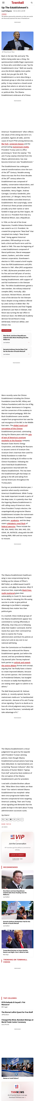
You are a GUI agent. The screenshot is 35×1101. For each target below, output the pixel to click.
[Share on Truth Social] (6, 819)
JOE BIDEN (4, 827)
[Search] (32, 3)
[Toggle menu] (3, 2)
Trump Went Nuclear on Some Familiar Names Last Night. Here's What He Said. (16, 951)
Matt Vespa (6, 954)
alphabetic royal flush (16, 523)
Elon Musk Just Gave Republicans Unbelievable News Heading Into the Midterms (15, 893)
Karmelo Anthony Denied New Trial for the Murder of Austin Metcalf (16, 922)
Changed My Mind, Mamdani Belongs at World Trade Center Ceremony (17, 1021)
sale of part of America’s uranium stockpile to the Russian (16, 437)
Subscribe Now (17, 859)
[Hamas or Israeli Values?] (17, 1067)
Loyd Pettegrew (6, 11)
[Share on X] (2, 819)
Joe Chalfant (6, 897)
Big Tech (4, 144)
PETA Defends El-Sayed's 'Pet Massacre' (13, 1003)
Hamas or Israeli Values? (11, 1078)
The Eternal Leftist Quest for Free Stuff (17, 1012)
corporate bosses (16, 144)
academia (15, 520)
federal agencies (8, 526)
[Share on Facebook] (10, 819)
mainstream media (21, 147)
